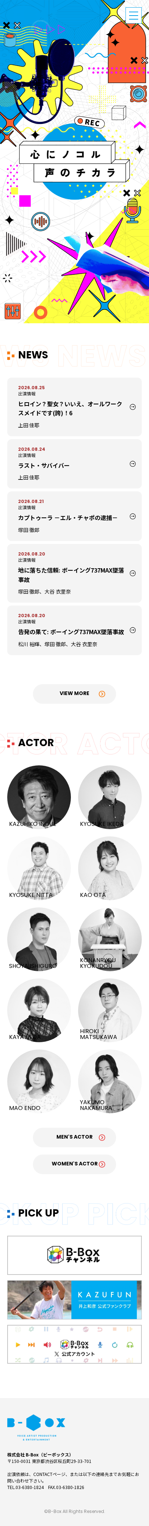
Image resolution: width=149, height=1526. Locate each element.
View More (74, 694)
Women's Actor (75, 1164)
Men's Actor (74, 1137)
